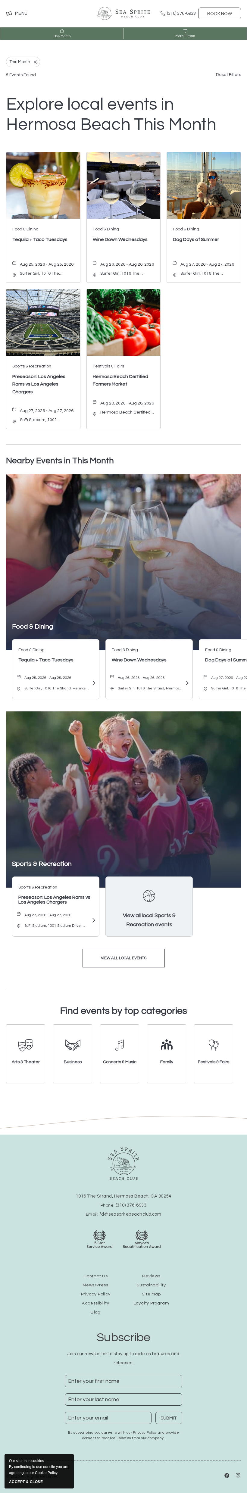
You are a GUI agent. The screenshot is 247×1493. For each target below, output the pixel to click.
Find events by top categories (123, 1011)
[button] (124, 958)
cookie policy (46, 1473)
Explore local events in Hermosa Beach (111, 114)
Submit (171, 1420)
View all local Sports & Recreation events (149, 920)
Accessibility (95, 1303)
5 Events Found (21, 75)
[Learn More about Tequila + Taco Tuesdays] (93, 683)
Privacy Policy (96, 1294)
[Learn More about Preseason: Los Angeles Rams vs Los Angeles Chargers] (93, 920)
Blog (96, 1312)
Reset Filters (228, 75)
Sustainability (151, 1285)
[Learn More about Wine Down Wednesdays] (186, 683)
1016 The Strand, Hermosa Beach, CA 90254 (123, 1196)
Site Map (151, 1294)
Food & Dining (32, 626)
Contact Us (95, 1276)
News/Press (95, 1285)
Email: (123, 1214)
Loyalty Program (151, 1303)
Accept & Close (26, 1482)
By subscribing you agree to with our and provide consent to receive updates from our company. (123, 1435)
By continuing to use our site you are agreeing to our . (38, 1467)
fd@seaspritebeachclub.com (130, 1214)
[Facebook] (227, 1476)
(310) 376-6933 (131, 1205)
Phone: (123, 1205)
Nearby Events (60, 461)
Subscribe (123, 1337)
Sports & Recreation (42, 864)
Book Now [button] (219, 13)
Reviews (151, 1276)
